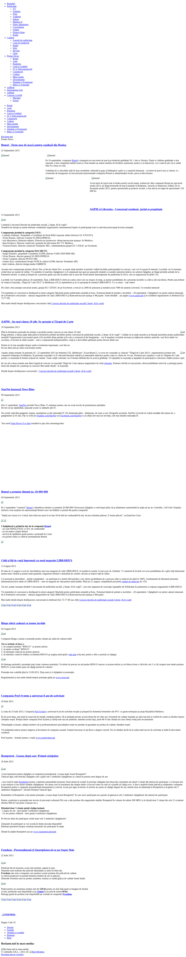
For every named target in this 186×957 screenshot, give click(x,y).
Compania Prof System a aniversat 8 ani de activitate (32, 695)
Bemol (75, 160)
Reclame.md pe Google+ (12, 954)
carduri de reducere (130, 581)
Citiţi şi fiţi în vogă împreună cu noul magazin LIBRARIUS (36, 560)
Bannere (11, 935)
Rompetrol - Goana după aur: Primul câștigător (30, 755)
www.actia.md (62, 677)
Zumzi (40, 891)
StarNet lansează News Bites (17, 389)
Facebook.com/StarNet (70, 415)
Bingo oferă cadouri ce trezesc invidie (23, 623)
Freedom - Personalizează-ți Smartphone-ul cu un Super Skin (37, 849)
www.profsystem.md (45, 738)
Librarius (108, 363)
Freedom (67, 894)
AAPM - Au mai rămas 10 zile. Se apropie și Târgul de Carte (37, 321)
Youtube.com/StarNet (46, 415)
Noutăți (10, 930)
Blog (9, 938)
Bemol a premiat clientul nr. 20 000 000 (24, 491)
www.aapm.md (136, 295)
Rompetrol (24, 782)
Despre (10, 927)
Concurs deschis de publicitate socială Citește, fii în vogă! (77, 303)
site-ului (72, 654)
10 (14, 914)
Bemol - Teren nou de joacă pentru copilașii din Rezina (33, 144)
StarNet (22, 405)
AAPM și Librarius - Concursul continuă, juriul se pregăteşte (126, 209)
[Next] (15, 914)
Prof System (40, 711)
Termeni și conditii (15, 932)
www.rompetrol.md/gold (44, 831)
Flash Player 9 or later (21, 423)
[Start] (1, 914)
